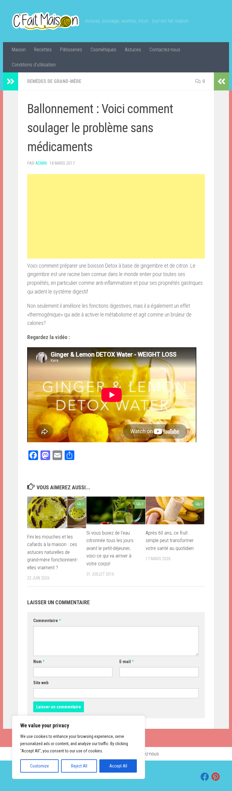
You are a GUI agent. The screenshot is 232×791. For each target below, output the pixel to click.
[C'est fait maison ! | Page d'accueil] (45, 21)
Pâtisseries (71, 49)
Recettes (43, 49)
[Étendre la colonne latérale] (10, 81)
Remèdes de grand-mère (54, 81)
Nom (38, 661)
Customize (39, 766)
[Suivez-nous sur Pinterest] (215, 777)
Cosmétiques (103, 49)
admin (41, 163)
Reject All (79, 766)
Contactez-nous (165, 49)
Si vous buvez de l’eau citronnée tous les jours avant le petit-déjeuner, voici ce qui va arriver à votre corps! (110, 548)
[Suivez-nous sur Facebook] (205, 777)
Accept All (118, 766)
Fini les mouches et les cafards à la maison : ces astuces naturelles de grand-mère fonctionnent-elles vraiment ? (52, 552)
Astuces (133, 49)
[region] (78, 747)
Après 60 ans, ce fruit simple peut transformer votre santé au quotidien (170, 540)
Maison (19, 49)
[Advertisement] (116, 216)
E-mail (126, 661)
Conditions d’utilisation (34, 65)
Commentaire (47, 620)
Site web (40, 682)
